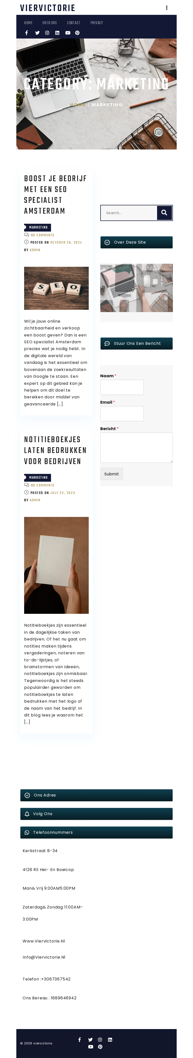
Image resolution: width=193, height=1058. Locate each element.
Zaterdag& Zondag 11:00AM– (53, 907)
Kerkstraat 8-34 (40, 851)
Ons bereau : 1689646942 (49, 998)
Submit (111, 474)
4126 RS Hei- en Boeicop (48, 870)
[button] (167, 8)
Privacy (96, 23)
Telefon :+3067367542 (47, 979)
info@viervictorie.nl (44, 957)
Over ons (49, 23)
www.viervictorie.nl (44, 941)
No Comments (43, 235)
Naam (108, 376)
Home (28, 23)
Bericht (109, 429)
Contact (73, 23)
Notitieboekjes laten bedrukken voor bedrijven (55, 451)
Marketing (38, 228)
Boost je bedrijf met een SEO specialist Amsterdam (55, 195)
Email (107, 402)
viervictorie (48, 9)
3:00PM (30, 919)
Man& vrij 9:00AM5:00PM (49, 888)
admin (35, 250)
